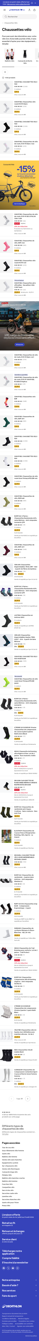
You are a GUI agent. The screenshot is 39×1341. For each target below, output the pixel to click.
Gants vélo (6, 1154)
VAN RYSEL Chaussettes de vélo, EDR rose (24, 242)
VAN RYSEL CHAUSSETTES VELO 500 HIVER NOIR (25, 657)
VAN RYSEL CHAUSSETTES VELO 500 (25, 437)
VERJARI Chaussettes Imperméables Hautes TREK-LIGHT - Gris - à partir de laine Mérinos (25, 638)
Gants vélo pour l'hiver (10, 1202)
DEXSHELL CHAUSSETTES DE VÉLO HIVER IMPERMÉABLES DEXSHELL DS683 (24, 857)
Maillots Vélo (9, 61)
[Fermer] (35, 3)
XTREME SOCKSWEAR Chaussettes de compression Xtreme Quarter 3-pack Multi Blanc (25, 1009)
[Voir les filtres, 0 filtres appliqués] (5, 72)
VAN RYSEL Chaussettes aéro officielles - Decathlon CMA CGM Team (25, 285)
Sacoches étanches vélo (11, 1199)
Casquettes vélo (8, 1187)
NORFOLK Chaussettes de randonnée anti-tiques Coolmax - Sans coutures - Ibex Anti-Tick (25, 810)
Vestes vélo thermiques (11, 1169)
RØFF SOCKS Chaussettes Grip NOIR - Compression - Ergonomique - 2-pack (25, 906)
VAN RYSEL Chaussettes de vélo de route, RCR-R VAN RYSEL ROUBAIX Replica (26, 379)
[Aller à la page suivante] (27, 1098)
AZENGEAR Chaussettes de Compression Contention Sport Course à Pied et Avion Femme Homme (25, 1073)
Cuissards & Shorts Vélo (25, 62)
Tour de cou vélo (8, 1147)
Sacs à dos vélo (8, 1190)
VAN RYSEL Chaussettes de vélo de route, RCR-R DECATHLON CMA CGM (26, 216)
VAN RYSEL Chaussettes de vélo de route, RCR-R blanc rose (26, 143)
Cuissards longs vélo (10, 1172)
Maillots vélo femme (9, 1157)
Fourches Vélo (7, 1184)
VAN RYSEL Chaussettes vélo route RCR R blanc (24, 103)
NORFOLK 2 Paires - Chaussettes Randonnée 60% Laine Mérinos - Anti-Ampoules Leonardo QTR (25, 519)
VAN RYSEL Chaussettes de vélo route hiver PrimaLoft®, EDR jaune (26, 681)
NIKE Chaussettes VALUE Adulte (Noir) (23, 1051)
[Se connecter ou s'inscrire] (29, 9)
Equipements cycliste (10, 1163)
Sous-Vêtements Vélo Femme (13, 1150)
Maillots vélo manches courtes (13, 1178)
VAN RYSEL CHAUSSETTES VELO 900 (25, 83)
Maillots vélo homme (9, 1181)
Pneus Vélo (6, 1205)
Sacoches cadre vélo (10, 1193)
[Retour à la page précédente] (11, 1098)
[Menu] (4, 9)
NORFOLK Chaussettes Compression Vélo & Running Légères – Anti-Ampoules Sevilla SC (25, 980)
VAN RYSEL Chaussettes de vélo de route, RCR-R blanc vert (26, 356)
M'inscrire (19, 344)
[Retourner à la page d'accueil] (17, 10)
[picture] (6, 87)
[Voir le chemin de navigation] (3, 23)
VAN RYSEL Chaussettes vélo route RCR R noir (24, 262)
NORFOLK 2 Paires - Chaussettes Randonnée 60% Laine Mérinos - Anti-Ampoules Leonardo (25, 702)
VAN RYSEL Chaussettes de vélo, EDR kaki (24, 497)
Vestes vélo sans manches (12, 1160)
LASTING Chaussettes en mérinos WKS (23, 616)
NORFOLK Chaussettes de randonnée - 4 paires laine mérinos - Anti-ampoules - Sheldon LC (24, 878)
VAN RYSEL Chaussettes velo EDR (24, 398)
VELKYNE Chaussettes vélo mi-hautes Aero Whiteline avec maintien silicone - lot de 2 (25, 1032)
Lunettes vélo (7, 1196)
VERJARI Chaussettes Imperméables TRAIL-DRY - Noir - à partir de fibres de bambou (25, 567)
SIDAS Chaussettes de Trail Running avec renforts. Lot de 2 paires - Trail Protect (25, 950)
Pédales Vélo (7, 1175)
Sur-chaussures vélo (9, 1166)
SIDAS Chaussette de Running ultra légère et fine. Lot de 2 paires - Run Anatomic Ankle (25, 753)
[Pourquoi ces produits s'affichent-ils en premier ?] (3, 78)
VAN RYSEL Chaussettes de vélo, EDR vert (24, 417)
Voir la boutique (19, 204)
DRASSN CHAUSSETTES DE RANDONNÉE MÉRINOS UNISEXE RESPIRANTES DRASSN (25, 783)
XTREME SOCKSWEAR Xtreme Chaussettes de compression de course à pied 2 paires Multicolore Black (25, 731)
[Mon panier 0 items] (34, 9)
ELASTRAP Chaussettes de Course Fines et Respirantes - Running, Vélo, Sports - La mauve (25, 834)
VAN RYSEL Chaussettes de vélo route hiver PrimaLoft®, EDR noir (26, 477)
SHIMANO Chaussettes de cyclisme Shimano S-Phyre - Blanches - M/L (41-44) (24, 930)
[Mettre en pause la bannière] (32, 3)
